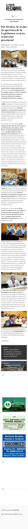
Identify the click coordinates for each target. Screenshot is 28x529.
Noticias (7, 19)
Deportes (20, 19)
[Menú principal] (13, 16)
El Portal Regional (10, 47)
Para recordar (14, 21)
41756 (3, 104)
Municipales (13, 19)
